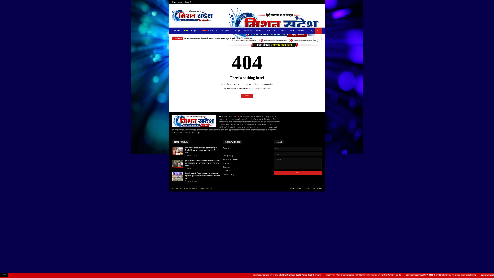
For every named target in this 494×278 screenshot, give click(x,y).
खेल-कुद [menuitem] (237, 31)
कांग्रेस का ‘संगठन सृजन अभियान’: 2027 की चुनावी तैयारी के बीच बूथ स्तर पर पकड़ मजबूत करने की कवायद (419, 275)
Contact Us (188, 2)
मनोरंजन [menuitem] (284, 31)
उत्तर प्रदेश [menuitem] (225, 31)
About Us (226, 148)
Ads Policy (227, 163)
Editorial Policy (228, 175)
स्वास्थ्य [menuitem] (301, 31)
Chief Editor (227, 171)
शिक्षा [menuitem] (292, 31)
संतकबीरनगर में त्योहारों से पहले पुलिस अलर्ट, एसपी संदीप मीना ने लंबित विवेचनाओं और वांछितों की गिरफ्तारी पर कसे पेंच (341, 275)
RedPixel (209, 188)
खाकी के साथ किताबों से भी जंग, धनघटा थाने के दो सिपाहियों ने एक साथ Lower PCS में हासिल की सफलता (201, 150)
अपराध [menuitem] (258, 31)
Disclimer (226, 167)
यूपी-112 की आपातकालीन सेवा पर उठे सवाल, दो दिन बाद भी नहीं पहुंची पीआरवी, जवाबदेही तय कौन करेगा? (218, 38)
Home (174, 2)
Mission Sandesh (191, 188)
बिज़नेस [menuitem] (267, 31)
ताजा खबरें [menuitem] (211, 31)
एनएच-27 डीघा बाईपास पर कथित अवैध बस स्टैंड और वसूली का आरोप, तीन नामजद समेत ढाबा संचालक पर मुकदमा (202, 163)
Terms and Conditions (230, 159)
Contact (307, 188)
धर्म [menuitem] (275, 31)
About (180, 2)
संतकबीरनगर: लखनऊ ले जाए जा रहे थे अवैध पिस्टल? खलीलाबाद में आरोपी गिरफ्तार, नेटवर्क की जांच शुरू (265, 275)
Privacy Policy (228, 156)
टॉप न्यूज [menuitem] (193, 31)
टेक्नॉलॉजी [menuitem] (248, 31)
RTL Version (317, 188)
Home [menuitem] (177, 31)
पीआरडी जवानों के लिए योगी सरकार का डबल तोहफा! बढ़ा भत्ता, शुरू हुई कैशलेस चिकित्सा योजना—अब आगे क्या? (202, 175)
